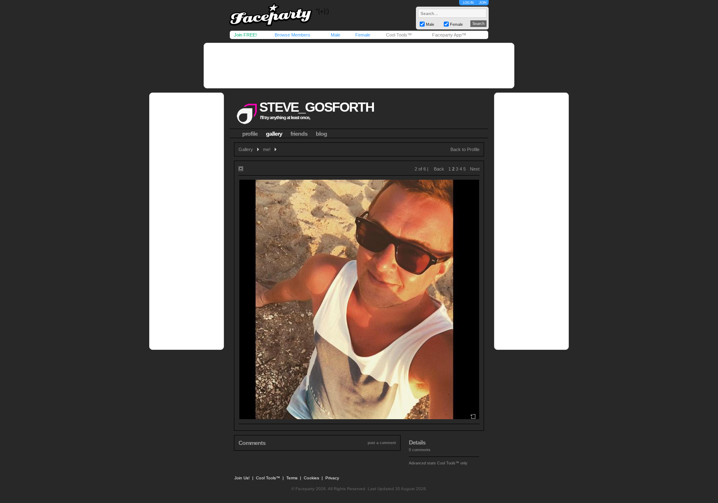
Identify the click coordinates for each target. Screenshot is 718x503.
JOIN (483, 3)
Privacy (332, 478)
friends (298, 133)
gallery (274, 133)
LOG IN (468, 3)
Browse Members (292, 34)
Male (335, 34)
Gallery (246, 149)
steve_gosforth (316, 107)
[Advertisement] (359, 65)
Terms (292, 478)
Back (439, 168)
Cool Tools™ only (452, 463)
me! (266, 149)
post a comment (382, 443)
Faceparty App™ (449, 34)
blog (321, 133)
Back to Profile (464, 149)
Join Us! (242, 478)
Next (474, 168)
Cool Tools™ (399, 34)
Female (362, 34)
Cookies (311, 478)
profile (250, 133)
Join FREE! (245, 34)
